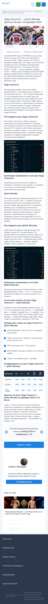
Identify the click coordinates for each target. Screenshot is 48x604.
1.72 (28, 390)
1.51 (34, 390)
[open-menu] (44, 4)
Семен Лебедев (17, 467)
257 (37, 47)
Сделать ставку (24, 445)
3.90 (17, 379)
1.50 (34, 384)
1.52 (34, 379)
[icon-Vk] (11, 529)
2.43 (40, 390)
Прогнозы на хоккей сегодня (33, 52)
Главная (4, 11)
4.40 (22, 379)
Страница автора (24, 482)
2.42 (40, 379)
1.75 (28, 379)
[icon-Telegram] (17, 529)
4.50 (22, 390)
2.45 (40, 384)
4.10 (17, 390)
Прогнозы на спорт (15, 11)
